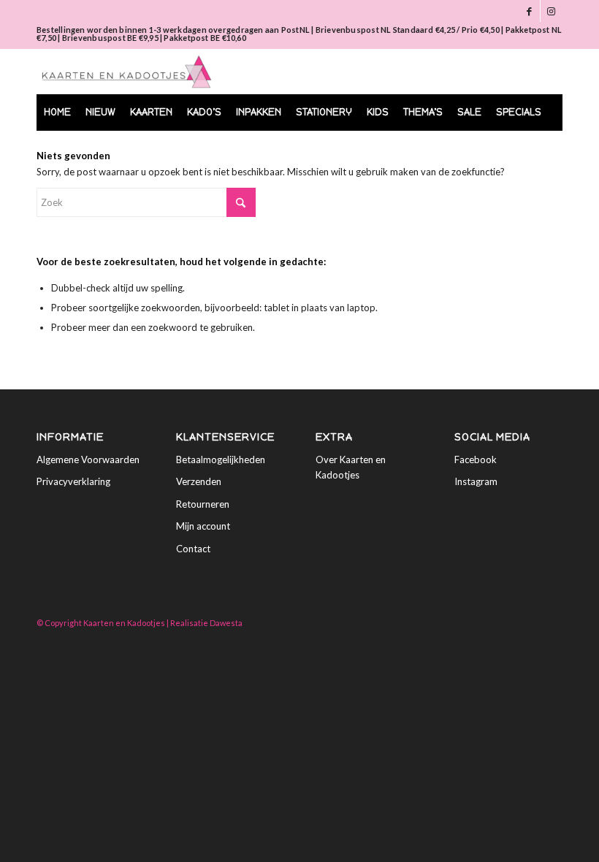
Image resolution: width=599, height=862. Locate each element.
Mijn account (203, 526)
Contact (193, 548)
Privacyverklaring (73, 481)
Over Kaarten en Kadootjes (351, 467)
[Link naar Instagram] (551, 11)
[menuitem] (57, 112)
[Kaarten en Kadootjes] (127, 72)
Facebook (475, 459)
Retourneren (202, 504)
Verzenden (198, 481)
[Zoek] (543, 149)
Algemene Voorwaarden (88, 459)
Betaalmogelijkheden (220, 459)
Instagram (475, 481)
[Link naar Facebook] (529, 11)
